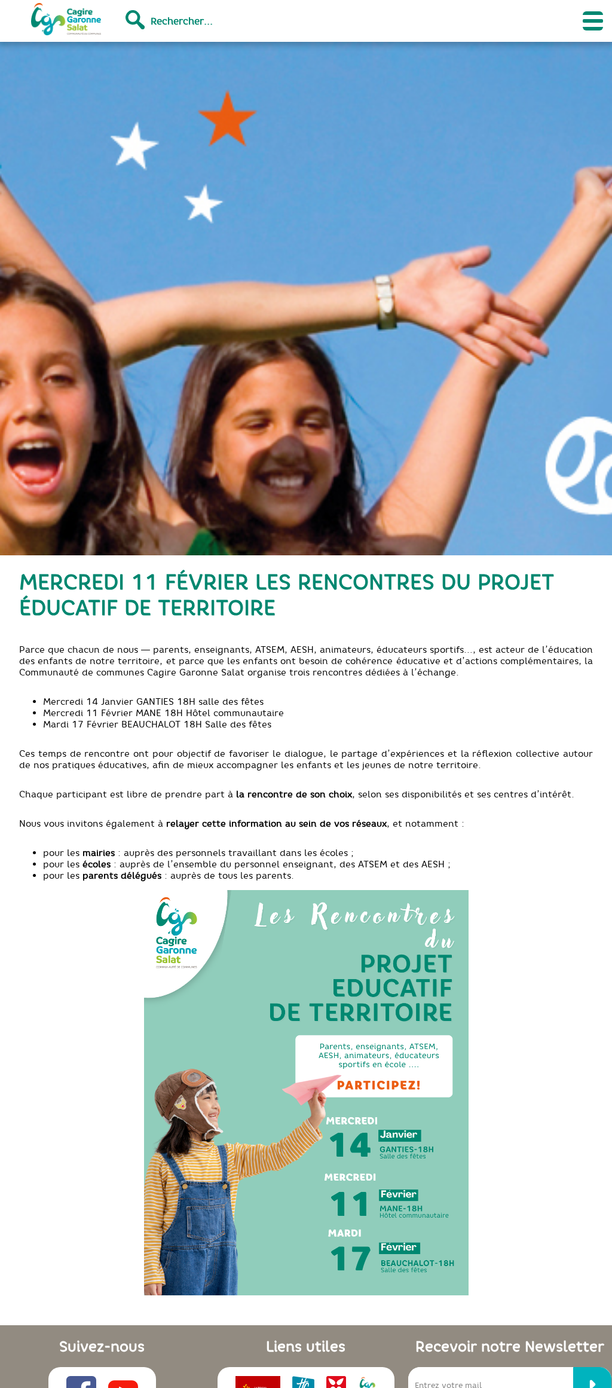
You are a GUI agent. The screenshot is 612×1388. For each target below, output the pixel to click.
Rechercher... (182, 21)
